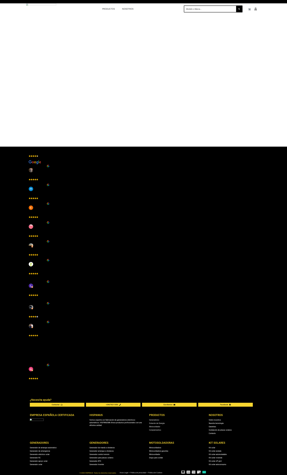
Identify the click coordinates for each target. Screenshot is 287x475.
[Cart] (249, 9)
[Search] (239, 9)
